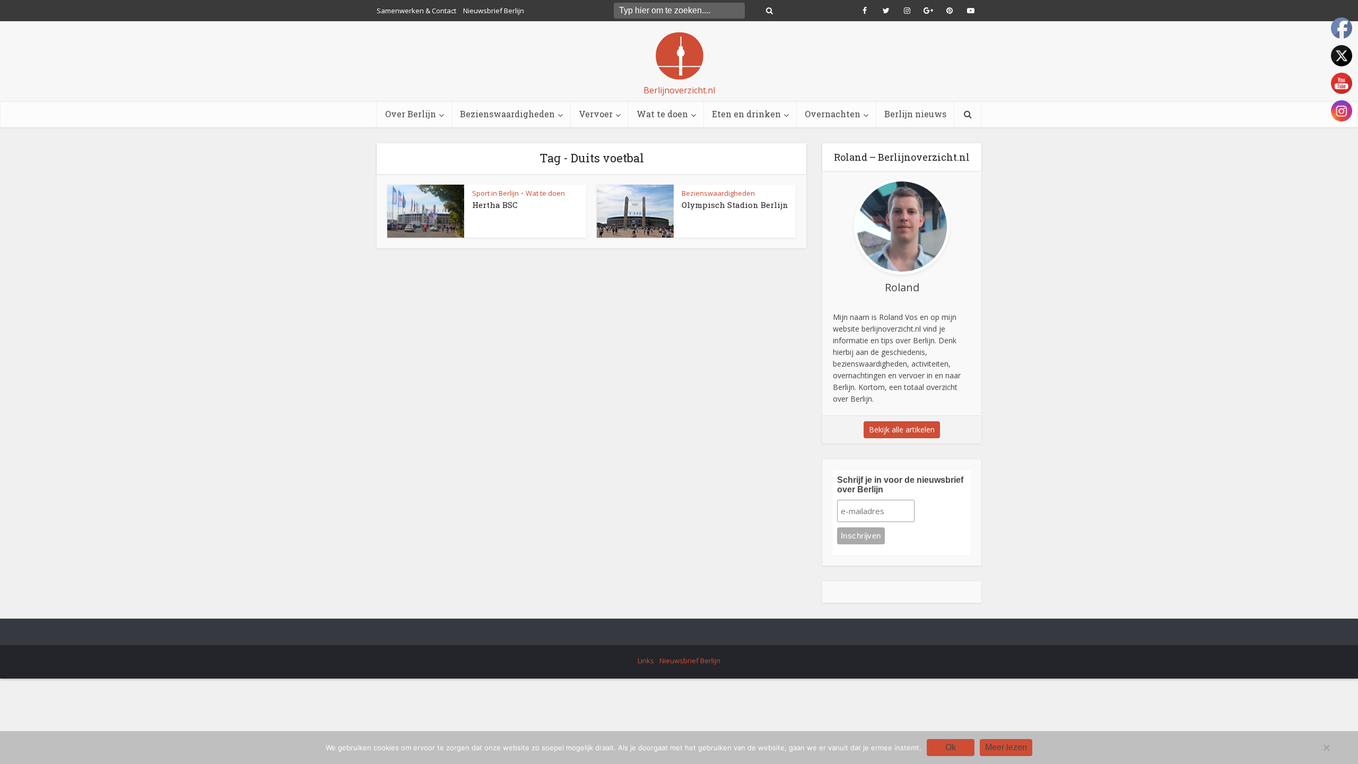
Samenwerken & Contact (416, 10)
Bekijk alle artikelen (902, 429)
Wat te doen (662, 113)
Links (646, 660)
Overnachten (832, 113)
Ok (950, 747)
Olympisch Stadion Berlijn (735, 204)
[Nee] (1326, 747)
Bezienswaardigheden (507, 113)
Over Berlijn (410, 113)
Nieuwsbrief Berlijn (493, 10)
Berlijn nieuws (915, 113)
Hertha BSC (495, 204)
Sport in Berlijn (495, 193)
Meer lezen (1006, 747)
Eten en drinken (746, 113)
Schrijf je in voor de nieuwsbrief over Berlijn (900, 484)
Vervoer (596, 113)
